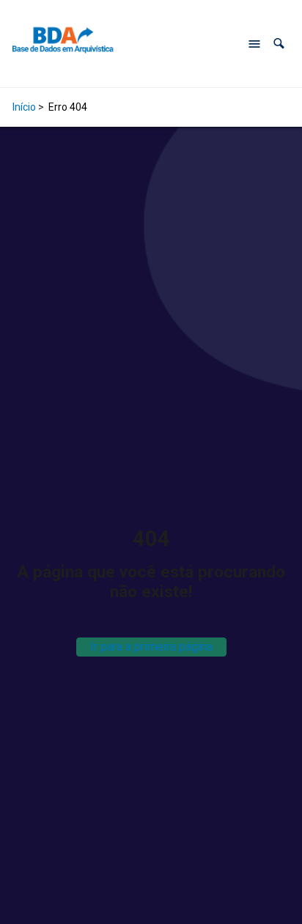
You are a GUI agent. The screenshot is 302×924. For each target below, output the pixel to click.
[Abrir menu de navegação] (254, 44)
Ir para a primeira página (151, 647)
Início (24, 107)
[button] (279, 43)
